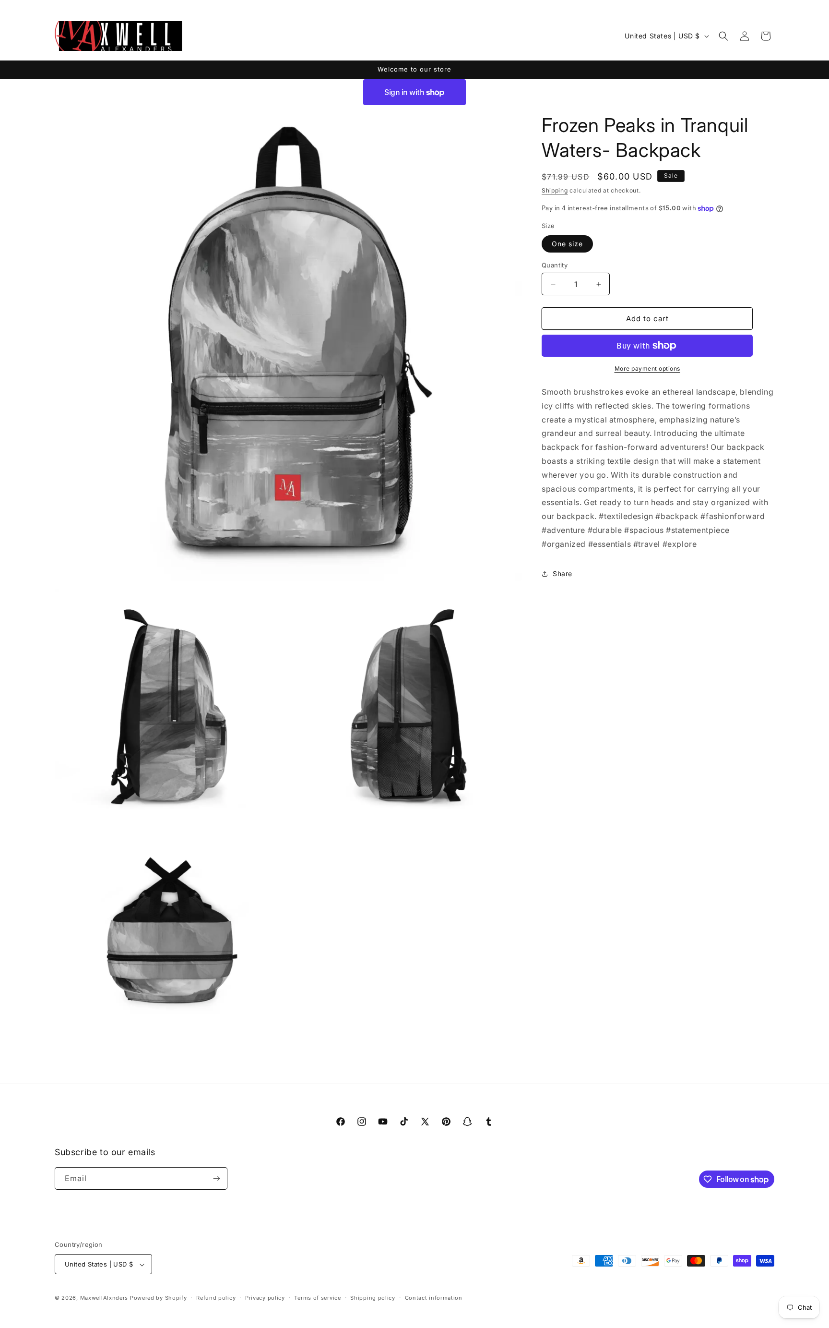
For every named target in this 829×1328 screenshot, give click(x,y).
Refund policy (216, 1297)
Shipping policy (372, 1297)
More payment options (647, 368)
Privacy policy (265, 1297)
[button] (723, 36)
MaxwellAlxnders (104, 1298)
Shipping (555, 190)
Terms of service (317, 1297)
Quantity (555, 265)
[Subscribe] (216, 1178)
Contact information (433, 1297)
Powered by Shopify (158, 1298)
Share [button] (562, 573)
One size (567, 244)
